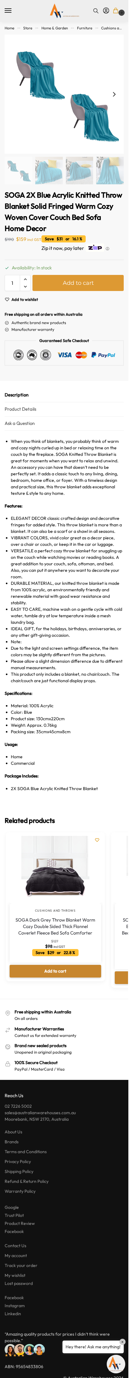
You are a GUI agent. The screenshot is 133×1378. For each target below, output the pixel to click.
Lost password (19, 1283)
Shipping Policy (19, 1171)
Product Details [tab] (20, 409)
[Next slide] (114, 94)
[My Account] (106, 11)
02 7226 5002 (18, 1106)
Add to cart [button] (55, 971)
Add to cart (78, 283)
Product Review (20, 1223)
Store (27, 28)
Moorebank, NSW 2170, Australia (37, 1119)
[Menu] (14, 10)
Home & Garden (54, 28)
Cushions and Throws (55, 911)
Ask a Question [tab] (20, 423)
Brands (12, 1142)
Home (9, 28)
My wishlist (15, 1275)
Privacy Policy (18, 1161)
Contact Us (15, 1245)
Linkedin (13, 1313)
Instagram (15, 1305)
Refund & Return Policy (27, 1181)
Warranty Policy (20, 1191)
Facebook (14, 1231)
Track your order (21, 1265)
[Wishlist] (97, 840)
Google (12, 1207)
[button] (117, 10)
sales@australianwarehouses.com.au (40, 1112)
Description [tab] (16, 395)
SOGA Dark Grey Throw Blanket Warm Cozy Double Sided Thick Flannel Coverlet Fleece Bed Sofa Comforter (55, 926)
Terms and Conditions (26, 1151)
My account (16, 1255)
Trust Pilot (14, 1215)
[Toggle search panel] (96, 11)
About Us (13, 1132)
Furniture (84, 28)
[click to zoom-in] (64, 94)
